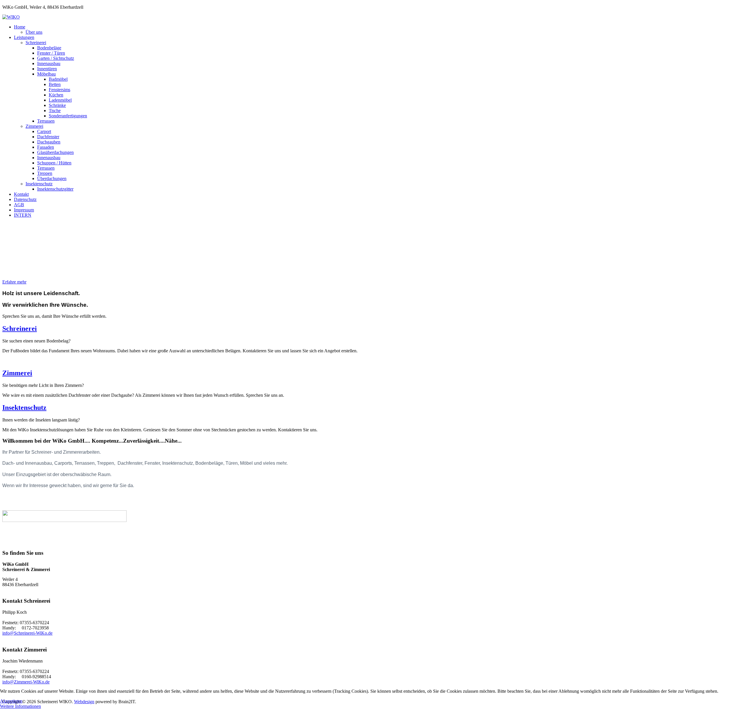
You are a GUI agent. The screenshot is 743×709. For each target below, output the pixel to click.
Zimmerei (34, 126)
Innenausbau (48, 63)
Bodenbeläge (49, 47)
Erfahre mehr (14, 281)
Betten (55, 84)
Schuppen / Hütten (54, 162)
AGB (19, 204)
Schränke (57, 105)
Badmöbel (58, 79)
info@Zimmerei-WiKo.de (26, 681)
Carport (44, 131)
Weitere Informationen (20, 706)
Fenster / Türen (51, 53)
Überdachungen (51, 178)
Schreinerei (36, 42)
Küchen (56, 94)
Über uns (34, 32)
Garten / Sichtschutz (55, 58)
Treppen (44, 173)
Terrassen (46, 121)
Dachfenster (48, 136)
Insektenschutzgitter (55, 188)
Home (19, 26)
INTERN (22, 215)
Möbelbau (46, 73)
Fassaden (45, 147)
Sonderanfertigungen (68, 115)
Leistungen (24, 37)
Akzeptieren (11, 701)
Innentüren (47, 68)
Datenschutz (25, 199)
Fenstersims (59, 89)
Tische (55, 110)
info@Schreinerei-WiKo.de (27, 633)
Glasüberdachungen (55, 152)
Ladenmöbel (60, 100)
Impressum (24, 209)
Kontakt (21, 194)
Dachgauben (48, 141)
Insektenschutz (39, 183)
